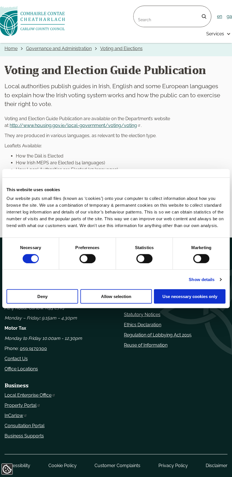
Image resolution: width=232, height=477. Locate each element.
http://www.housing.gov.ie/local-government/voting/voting (73, 125)
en (219, 16)
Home (11, 48)
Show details (201, 279)
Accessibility (17, 465)
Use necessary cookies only (189, 296)
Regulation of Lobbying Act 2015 (158, 335)
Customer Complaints (117, 465)
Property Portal (20, 405)
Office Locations (21, 369)
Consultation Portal (24, 425)
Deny (42, 296)
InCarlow (14, 415)
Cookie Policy (62, 465)
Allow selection (116, 296)
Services (215, 33)
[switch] (88, 258)
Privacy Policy (173, 465)
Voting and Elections (121, 48)
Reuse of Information (145, 345)
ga (229, 16)
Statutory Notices (142, 314)
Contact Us (16, 358)
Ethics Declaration (142, 324)
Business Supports (24, 436)
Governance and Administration (59, 48)
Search (141, 9)
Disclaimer (216, 465)
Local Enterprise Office (28, 395)
